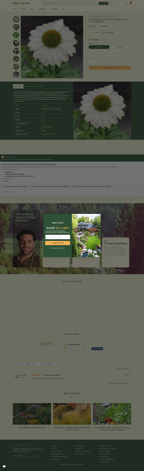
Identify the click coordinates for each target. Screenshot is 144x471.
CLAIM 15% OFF (57, 243)
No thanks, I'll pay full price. (57, 248)
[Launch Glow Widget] (4, 466)
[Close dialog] (99, 215)
